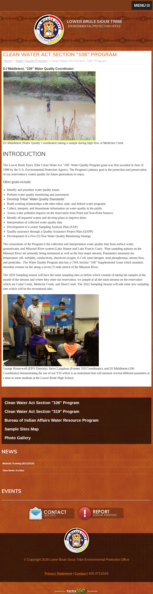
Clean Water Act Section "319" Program (42, 411)
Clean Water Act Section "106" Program (42, 403)
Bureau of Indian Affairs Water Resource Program (52, 420)
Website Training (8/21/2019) (18, 463)
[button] (142, 5)
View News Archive (13, 470)
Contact (80, 573)
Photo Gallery (18, 438)
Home (8, 61)
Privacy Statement (58, 573)
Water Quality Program (31, 61)
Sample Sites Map (22, 429)
